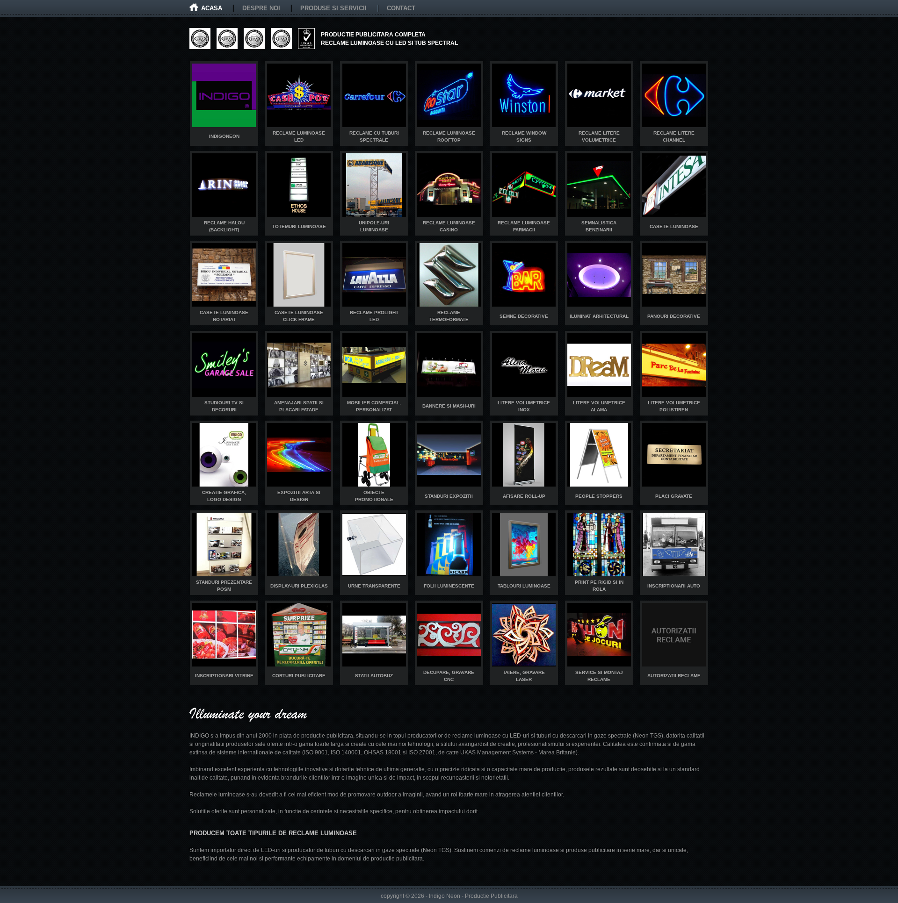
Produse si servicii (333, 8)
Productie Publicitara (491, 896)
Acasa (211, 8)
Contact (401, 8)
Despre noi (261, 8)
